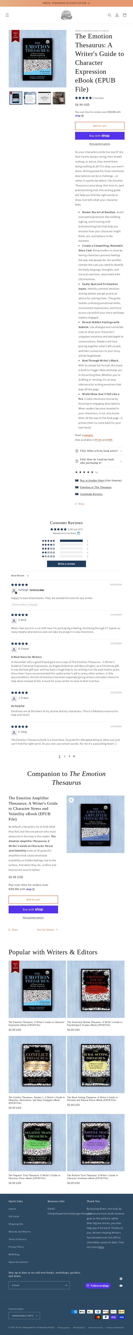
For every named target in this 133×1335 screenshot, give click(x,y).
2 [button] (65, 756)
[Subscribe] (66, 1285)
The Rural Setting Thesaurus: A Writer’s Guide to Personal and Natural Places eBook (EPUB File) (92, 1099)
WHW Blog (14, 1254)
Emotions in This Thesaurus (95, 487)
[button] (7, 15)
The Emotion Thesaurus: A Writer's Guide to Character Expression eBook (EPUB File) (36, 1023)
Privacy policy (64, 1327)
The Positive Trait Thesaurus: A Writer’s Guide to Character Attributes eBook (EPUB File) (92, 1177)
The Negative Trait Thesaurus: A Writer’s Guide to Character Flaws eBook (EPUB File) (34, 1177)
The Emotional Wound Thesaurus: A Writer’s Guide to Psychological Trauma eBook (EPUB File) (94, 1023)
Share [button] (81, 503)
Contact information (115, 1327)
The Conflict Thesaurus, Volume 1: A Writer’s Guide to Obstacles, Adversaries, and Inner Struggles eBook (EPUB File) (37, 1100)
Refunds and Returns (20, 1231)
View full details (45, 929)
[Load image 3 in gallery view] (59, 98)
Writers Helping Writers (26, 1327)
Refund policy (79, 1327)
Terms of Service (17, 1239)
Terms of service (95, 1327)
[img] (19, 585)
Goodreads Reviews (91, 494)
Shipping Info (16, 1223)
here (101, 1247)
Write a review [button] (66, 563)
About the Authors (18, 1261)
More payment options (99, 143)
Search (12, 1208)
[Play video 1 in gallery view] (44, 98)
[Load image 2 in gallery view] (30, 98)
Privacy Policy (16, 1246)
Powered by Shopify (45, 1327)
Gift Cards (14, 1216)
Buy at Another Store (92, 480)
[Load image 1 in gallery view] (15, 98)
